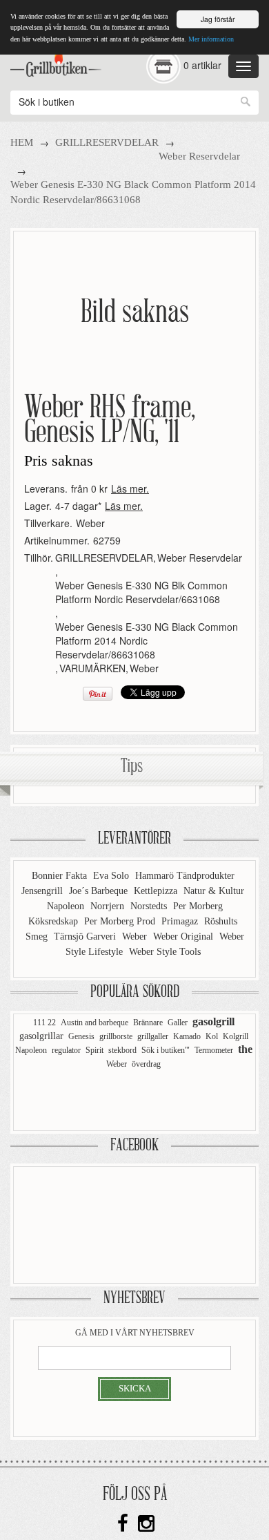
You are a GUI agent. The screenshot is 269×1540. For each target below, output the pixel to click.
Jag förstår (218, 19)
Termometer (214, 1050)
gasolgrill (213, 1021)
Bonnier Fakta (61, 876)
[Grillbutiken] (55, 61)
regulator (66, 1050)
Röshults (220, 921)
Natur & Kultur (213, 891)
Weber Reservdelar (199, 156)
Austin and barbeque (94, 1022)
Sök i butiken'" (165, 1050)
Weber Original (184, 936)
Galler (178, 1022)
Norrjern (108, 906)
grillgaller (152, 1036)
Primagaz (181, 921)
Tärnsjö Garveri (86, 936)
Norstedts (150, 906)
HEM (21, 142)
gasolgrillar (41, 1036)
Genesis (81, 1036)
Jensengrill (43, 891)
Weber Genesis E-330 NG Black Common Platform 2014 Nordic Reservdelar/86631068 (146, 640)
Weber (90, 523)
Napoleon (67, 906)
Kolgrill (235, 1036)
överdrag (146, 1064)
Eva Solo (112, 876)
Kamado (187, 1036)
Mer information (211, 39)
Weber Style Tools (165, 952)
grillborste (115, 1036)
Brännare (148, 1022)
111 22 (44, 1022)
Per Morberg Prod (121, 921)
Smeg (38, 936)
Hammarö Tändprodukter (185, 876)
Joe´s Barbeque (99, 891)
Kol (212, 1036)
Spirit (94, 1050)
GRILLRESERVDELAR (107, 142)
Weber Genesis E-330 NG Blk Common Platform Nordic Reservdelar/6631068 (141, 592)
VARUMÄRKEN (92, 668)
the (245, 1049)
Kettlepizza (157, 891)
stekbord (122, 1050)
